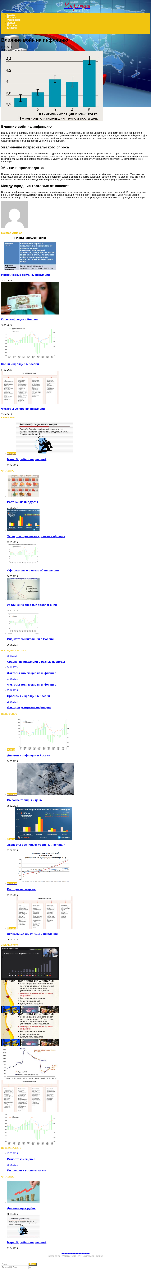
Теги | (79, 1256)
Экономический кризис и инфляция (32, 934)
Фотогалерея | (69, 1256)
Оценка (11, 22)
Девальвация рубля (21, 1208)
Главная (11, 14)
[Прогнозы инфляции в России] (75, 1063)
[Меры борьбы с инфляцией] (78, 1226)
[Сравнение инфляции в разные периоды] (75, 963)
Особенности (13, 20)
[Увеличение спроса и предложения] (78, 589)
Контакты (12, 27)
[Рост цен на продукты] (78, 486)
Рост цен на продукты (22, 502)
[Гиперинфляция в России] (75, 298)
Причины (12, 25)
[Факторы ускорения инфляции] (75, 387)
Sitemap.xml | (89, 1256)
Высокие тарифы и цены (24, 800)
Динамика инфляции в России (28, 755)
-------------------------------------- (75, 1253)
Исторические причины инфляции (25, 274)
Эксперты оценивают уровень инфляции (36, 536)
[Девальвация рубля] (78, 1192)
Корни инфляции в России (20, 364)
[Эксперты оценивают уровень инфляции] (78, 520)
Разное (99, 1256)
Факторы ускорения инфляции (23, 408)
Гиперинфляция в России (19, 319)
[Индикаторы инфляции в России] (78, 623)
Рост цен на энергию (21, 889)
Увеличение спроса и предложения (32, 604)
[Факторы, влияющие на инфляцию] (75, 996)
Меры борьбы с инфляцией (26, 459)
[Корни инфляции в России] (75, 343)
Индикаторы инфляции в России (30, 639)
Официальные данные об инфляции (33, 570)
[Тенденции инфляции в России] (75, 1129)
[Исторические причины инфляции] (75, 254)
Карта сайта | (55, 1256)
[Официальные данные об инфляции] (78, 554)
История (11, 17)
